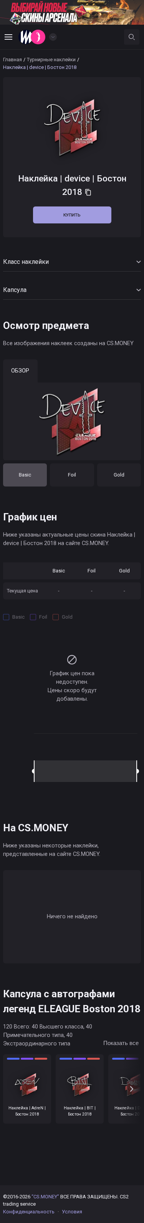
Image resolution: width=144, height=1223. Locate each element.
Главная (12, 59)
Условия (72, 1212)
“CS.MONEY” (45, 1197)
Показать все (121, 1043)
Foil (72, 475)
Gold (119, 475)
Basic (25, 475)
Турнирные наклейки (51, 59)
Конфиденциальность (29, 1212)
